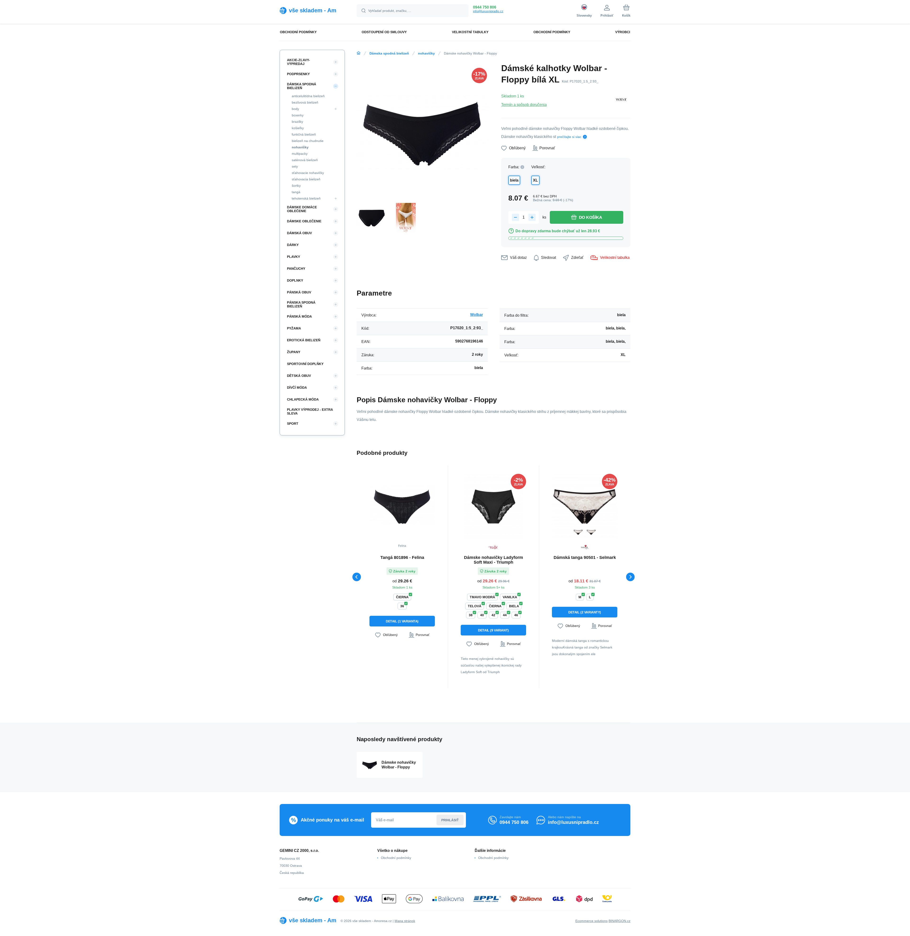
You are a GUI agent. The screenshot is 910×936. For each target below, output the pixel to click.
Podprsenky (298, 74)
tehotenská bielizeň (306, 198)
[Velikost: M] (591, 532)
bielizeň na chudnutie (307, 141)
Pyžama (294, 328)
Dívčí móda (297, 387)
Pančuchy (296, 268)
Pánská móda (299, 316)
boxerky (298, 115)
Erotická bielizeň (303, 340)
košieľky (298, 128)
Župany (293, 352)
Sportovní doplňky (305, 364)
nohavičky (426, 53)
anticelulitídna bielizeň (308, 96)
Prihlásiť (450, 820)
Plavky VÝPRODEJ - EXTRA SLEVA (310, 411)
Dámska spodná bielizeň (389, 53)
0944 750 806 (484, 7)
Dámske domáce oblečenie (302, 209)
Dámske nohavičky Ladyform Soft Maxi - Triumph (493, 560)
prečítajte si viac (569, 137)
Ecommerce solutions (591, 921)
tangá (296, 192)
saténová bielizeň (305, 160)
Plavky (293, 257)
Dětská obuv (299, 376)
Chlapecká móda (303, 399)
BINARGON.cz (619, 921)
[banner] (312, 10)
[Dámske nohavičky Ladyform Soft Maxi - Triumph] (493, 506)
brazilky (297, 121)
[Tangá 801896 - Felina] (402, 506)
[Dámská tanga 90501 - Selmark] (584, 506)
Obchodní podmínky (396, 858)
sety (295, 166)
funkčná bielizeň (304, 134)
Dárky (293, 245)
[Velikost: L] (578, 532)
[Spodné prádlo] (358, 53)
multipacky (300, 153)
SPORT (292, 423)
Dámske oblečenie (304, 221)
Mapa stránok (405, 921)
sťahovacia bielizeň (306, 179)
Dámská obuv (299, 233)
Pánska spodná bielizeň (301, 304)
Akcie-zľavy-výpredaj (298, 62)
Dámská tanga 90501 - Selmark (585, 557)
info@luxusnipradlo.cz (488, 11)
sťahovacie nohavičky (308, 173)
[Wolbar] (621, 100)
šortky (296, 185)
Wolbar (476, 315)
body (295, 109)
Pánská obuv (299, 292)
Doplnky (295, 280)
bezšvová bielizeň (305, 102)
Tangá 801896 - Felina (402, 557)
